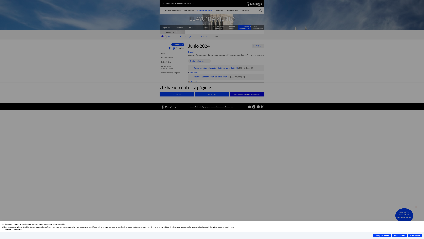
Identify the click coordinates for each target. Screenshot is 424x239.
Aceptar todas (415, 235)
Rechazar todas (399, 235)
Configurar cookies (382, 235)
